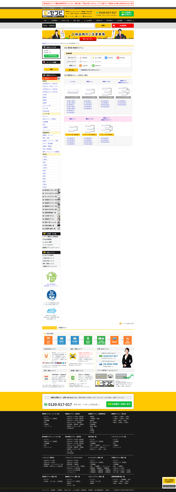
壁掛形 (45, 97)
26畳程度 (108, 472)
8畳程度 (99, 468)
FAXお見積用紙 (47, 239)
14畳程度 (100, 470)
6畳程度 (92, 468)
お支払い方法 (65, 20)
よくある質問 (88, 20)
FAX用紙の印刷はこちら (108, 366)
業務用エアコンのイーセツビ (50, 43)
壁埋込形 (46, 464)
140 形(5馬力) (88, 105)
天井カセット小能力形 (56, 466)
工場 (91, 428)
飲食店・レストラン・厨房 (50, 140)
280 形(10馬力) (105, 105)
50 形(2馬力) (70, 105)
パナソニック (46, 130)
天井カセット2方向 (49, 462)
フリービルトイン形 (57, 464)
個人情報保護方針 (99, 490)
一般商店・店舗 (94, 418)
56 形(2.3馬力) (71, 106)
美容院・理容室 (47, 146)
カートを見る (71, 16)
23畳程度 (100, 472)
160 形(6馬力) (88, 106)
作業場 (92, 430)
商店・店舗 (46, 138)
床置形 (45, 100)
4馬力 (44, 173)
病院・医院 (93, 426)
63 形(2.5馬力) (71, 108)
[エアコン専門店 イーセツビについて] (105, 378)
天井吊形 (69, 424)
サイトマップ (45, 490)
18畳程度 (108, 470)
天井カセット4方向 (118, 468)
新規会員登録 (88, 16)
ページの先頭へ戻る (128, 323)
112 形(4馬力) (71, 112)
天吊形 (45, 94)
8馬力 (44, 181)
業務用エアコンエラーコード (51, 247)
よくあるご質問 (47, 242)
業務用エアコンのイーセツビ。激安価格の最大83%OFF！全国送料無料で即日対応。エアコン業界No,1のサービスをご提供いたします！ (53, 14)
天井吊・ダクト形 (95, 481)
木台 (105, 449)
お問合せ (107, 490)
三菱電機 (45, 122)
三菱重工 (45, 127)
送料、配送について (48, 263)
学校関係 (92, 424)
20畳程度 (93, 472)
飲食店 (92, 420)
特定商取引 (110, 20)
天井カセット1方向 (49, 460)
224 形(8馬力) (88, 108)
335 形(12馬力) (105, 106)
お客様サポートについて (50, 266)
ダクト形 (45, 108)
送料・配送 (76, 20)
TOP (45, 20)
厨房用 (45, 103)
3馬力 (44, 170)
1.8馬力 (45, 159)
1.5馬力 (45, 157)
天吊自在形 (46, 111)
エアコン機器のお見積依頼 (50, 236)
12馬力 (45, 187)
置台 (100, 449)
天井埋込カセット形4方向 (50, 83)
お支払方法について (48, 261)
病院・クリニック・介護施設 (51, 151)
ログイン (79, 16)
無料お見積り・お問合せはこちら (126, 13)
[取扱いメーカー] (104, 386)
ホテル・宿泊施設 (48, 143)
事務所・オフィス (48, 135)
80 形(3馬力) (70, 110)
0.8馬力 (115, 481)
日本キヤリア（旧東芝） (50, 119)
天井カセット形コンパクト (50, 86)
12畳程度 (93, 470)
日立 (44, 124)
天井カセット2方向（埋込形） (76, 418)
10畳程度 (106, 468)
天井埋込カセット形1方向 (50, 92)
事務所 (92, 416)
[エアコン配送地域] (124, 378)
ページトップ (170, 486)
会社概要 (119, 20)
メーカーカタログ (48, 245)
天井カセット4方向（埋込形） (76, 416)
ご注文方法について (48, 258)
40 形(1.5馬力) (71, 101)
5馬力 (44, 176)
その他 (92, 432)
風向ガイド (103, 447)
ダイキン (45, 116)
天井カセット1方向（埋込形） (76, 420)
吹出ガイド (93, 449)
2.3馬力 (45, 165)
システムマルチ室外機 (73, 470)
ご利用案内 (54, 20)
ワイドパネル (94, 447)
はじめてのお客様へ (48, 255)
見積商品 (129, 20)
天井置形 (60, 481)
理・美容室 (93, 422)
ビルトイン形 (46, 105)
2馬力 (44, 162)
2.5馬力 (45, 168)
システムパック (71, 472)
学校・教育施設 (47, 149)
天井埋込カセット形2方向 (50, 89)
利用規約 (90, 490)
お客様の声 (99, 20)
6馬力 (44, 179)
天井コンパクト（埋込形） (74, 422)
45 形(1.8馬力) (71, 103)
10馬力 (45, 184)
